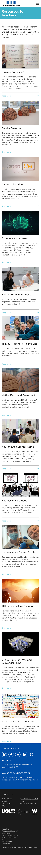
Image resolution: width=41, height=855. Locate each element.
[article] (20, 72)
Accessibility (6, 833)
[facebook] (11, 754)
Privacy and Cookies (10, 835)
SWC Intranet (7, 841)
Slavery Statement (9, 837)
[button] (37, 3)
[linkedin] (24, 754)
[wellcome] (34, 812)
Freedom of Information (11, 831)
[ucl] (8, 812)
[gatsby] (23, 812)
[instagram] (31, 754)
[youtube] (17, 754)
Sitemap (5, 839)
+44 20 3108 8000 (29, 799)
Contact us (6, 843)
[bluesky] (4, 754)
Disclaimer (6, 829)
